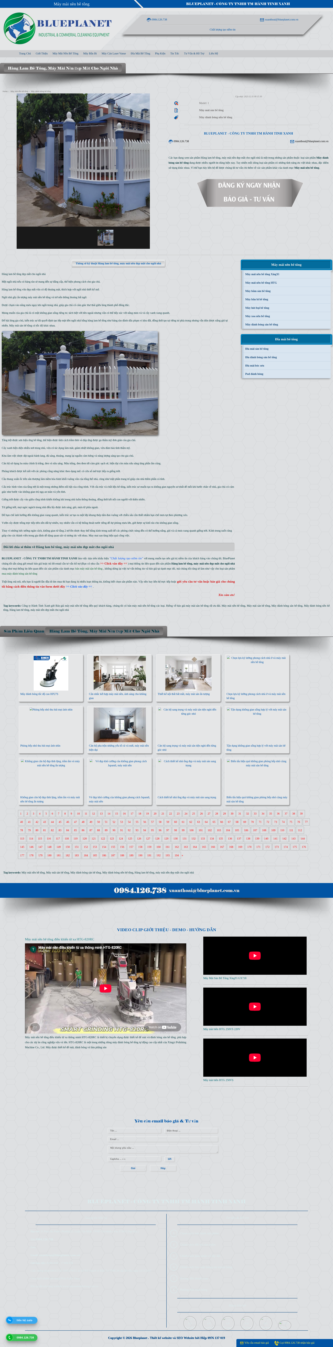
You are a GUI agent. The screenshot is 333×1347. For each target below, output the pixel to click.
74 (283, 821)
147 (40, 846)
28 (216, 813)
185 (95, 855)
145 (22, 846)
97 (167, 830)
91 (121, 830)
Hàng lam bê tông (19, 609)
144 (303, 838)
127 (148, 838)
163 (186, 846)
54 (129, 821)
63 (198, 821)
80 (37, 830)
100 (191, 830)
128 (157, 838)
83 (60, 830)
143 (293, 838)
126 (139, 838)
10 (78, 813)
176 (304, 846)
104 (228, 830)
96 (160, 830)
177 (22, 855)
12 (93, 813)
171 (258, 846)
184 (86, 855)
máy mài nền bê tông (39, 297)
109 (273, 830)
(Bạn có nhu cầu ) (105, 563)
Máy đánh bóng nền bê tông (117, 872)
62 (190, 821)
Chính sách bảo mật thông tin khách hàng (206, 1267)
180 (49, 855)
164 (195, 846)
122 (103, 838)
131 (184, 838)
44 (52, 821)
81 (44, 830)
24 (186, 813)
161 (167, 846)
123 (112, 838)
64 (206, 821)
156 (122, 846)
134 (212, 838)
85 (75, 830)
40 (21, 821)
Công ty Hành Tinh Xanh (36, 605)
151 (77, 846)
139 (257, 838)
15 (116, 813)
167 (222, 846)
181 (59, 855)
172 (267, 846)
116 (49, 838)
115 (40, 838)
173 (277, 846)
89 (106, 830)
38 (293, 813)
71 (260, 821)
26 (201, 813)
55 (137, 821)
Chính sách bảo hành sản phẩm (199, 1233)
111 (291, 830)
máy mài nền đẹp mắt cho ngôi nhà (50, 609)
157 (131, 846)
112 (300, 830)
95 (152, 830)
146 (31, 846)
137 (239, 838)
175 (295, 846)
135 (221, 838)
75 (290, 821)
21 (162, 813)
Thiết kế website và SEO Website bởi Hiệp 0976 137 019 (187, 1338)
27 (209, 813)
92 (129, 830)
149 (59, 846)
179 (40, 855)
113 (22, 838)
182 (68, 855)
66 (221, 821)
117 (58, 838)
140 (266, 838)
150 (68, 846)
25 (193, 813)
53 (121, 821)
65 (214, 821)
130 (175, 838)
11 (86, 813)
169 (240, 846)
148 (49, 846)
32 (247, 813)
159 (149, 846)
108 (264, 830)
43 (44, 821)
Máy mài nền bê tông (71, 4)
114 (31, 838)
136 (230, 838)
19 (147, 813)
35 (270, 813)
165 (204, 846)
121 (94, 838)
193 (167, 855)
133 (203, 838)
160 (158, 846)
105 (237, 830)
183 (77, 855)
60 (175, 821)
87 (90, 830)
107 (255, 830)
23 (178, 813)
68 (237, 821)
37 (286, 813)
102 (210, 830)
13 (101, 813)
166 (213, 846)
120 (85, 838)
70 (252, 821)
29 (224, 813)
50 (98, 821)
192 (158, 855)
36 (278, 813)
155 (113, 846)
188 (122, 855)
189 (131, 855)
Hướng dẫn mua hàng (193, 1289)
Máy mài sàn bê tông (20, 325)
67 (229, 821)
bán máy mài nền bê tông (141, 605)
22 (170, 813)
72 (267, 821)
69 (244, 821)
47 (75, 821)
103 (219, 830)
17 (132, 813)
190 (140, 855)
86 (83, 830)
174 (286, 846)
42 (37, 821)
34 (263, 813)
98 (175, 830)
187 (113, 855)
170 (249, 846)
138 (248, 838)
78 (21, 830)
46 (67, 821)
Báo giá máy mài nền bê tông (72, 605)
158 (140, 846)
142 (284, 838)
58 (160, 821)
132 (193, 838)
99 (183, 830)
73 (275, 821)
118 (67, 838)
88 (98, 830)
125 (130, 838)
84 (67, 830)
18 (139, 813)
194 (177, 855)
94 (144, 830)
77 (306, 821)
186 (104, 855)
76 (298, 821)
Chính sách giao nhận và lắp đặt (200, 1256)
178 (31, 855)
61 (183, 821)
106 (246, 830)
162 (177, 846)
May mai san (96, 535)
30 (232, 813)
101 (201, 830)
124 (121, 838)
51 (106, 821)
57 (152, 821)
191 (149, 855)
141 (275, 838)
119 (76, 838)
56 (144, 821)
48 (83, 821)
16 (124, 813)
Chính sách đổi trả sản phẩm (198, 1244)
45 (60, 821)
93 (137, 830)
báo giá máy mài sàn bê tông (193, 605)
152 (86, 846)
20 (155, 813)
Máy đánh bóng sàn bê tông (286, 605)
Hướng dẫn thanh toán (194, 1278)
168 (231, 846)
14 (109, 813)
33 (255, 813)
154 (104, 846)
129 (166, 838)
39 (301, 813)
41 (29, 821)
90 (114, 830)
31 (239, 813)
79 (29, 830)
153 (95, 846)
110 (282, 830)
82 (52, 830)
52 (114, 821)
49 (90, 821)
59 (167, 821)
